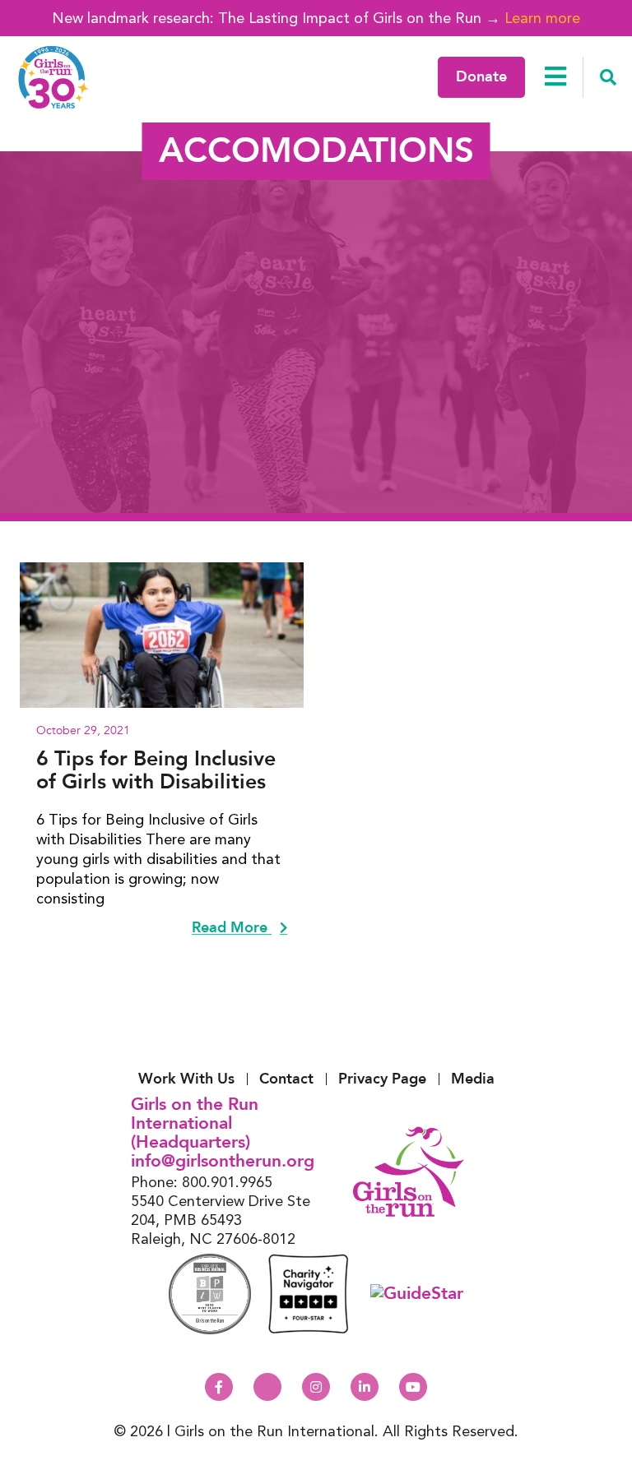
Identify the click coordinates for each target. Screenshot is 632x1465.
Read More (232, 928)
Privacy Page (382, 1079)
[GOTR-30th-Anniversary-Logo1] (53, 77)
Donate (481, 77)
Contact (286, 1079)
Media (473, 1079)
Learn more (542, 17)
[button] (607, 77)
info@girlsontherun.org (222, 1161)
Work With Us (186, 1079)
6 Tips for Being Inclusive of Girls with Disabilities (156, 770)
